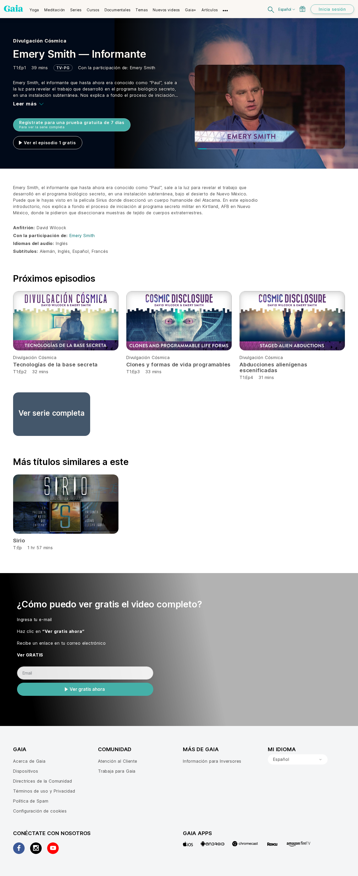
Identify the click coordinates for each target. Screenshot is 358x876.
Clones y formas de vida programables (178, 364)
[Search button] (271, 9)
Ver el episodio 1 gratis (50, 142)
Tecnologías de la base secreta (55, 364)
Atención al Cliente (117, 761)
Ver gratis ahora (87, 689)
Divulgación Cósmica (39, 41)
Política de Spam (30, 801)
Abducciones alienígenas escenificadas (273, 367)
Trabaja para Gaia (116, 771)
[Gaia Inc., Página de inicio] (13, 8)
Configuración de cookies (40, 811)
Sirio (19, 540)
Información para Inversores (212, 761)
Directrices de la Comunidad (42, 781)
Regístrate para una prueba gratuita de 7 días (71, 124)
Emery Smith (142, 67)
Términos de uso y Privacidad (44, 791)
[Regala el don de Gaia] (302, 9)
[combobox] (298, 759)
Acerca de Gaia (29, 761)
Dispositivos (25, 771)
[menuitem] (34, 8)
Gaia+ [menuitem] (190, 10)
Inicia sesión (332, 9)
